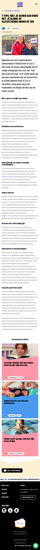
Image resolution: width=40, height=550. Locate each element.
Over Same (5, 497)
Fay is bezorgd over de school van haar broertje (23, 479)
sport (8, 202)
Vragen (4, 493)
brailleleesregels (7, 177)
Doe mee (4, 489)
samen (27, 141)
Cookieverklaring (20, 543)
